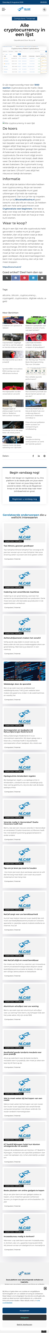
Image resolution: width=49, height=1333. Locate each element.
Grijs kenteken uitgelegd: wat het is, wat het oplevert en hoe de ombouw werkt (13, 345)
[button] (45, 1288)
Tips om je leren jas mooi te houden (20, 868)
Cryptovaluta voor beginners (17, 209)
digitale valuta (36, 298)
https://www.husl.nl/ (12, 267)
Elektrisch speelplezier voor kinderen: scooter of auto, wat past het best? (36, 328)
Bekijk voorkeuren (24, 1324)
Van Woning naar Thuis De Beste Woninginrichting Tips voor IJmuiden (35, 362)
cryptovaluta (21, 298)
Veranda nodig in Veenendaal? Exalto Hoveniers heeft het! (21, 823)
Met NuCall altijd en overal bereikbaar (21, 960)
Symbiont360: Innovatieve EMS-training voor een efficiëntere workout (12, 371)
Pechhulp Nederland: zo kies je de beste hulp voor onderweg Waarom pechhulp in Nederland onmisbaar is (35, 413)
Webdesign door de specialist (17, 684)
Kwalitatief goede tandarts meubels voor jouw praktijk (22, 1053)
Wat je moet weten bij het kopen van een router (23, 1099)
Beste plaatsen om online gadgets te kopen (24, 1190)
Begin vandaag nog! (24, 472)
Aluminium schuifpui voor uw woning (21, 1006)
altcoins (6, 295)
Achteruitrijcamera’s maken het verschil (22, 638)
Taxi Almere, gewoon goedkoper (19, 546)
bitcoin (15, 295)
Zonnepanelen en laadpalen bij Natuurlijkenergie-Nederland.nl (18, 731)
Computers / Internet (24, 18)
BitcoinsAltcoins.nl (25, 199)
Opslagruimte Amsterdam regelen (20, 776)
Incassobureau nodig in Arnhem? (19, 1236)
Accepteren (24, 1311)
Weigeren (24, 1318)
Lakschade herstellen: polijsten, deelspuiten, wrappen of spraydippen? (35, 345)
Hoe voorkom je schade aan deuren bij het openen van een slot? (36, 394)
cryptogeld (8, 298)
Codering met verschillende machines (21, 592)
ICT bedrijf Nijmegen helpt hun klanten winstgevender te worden (22, 1145)
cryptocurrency (28, 295)
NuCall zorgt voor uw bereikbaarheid (21, 914)
